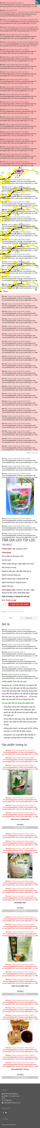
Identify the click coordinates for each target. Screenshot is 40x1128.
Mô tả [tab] (10, 618)
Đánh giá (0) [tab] (29, 618)
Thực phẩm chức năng (13, 611)
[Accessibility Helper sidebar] (38, 2)
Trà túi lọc (35, 453)
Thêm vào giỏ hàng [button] (20, 827)
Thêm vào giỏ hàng (19, 604)
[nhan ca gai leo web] (20, 496)
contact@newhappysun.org (12, 1102)
